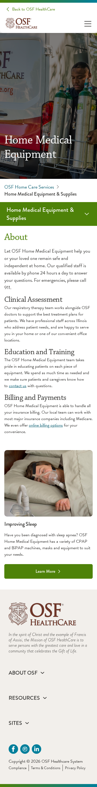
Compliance (17, 768)
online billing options (46, 425)
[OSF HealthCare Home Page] (21, 23)
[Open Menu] (87, 23)
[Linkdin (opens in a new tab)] (36, 749)
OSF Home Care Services (29, 186)
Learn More (45, 571)
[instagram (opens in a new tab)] (25, 749)
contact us (17, 386)
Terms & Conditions (45, 768)
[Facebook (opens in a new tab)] (13, 749)
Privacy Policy (75, 768)
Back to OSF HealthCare (33, 9)
